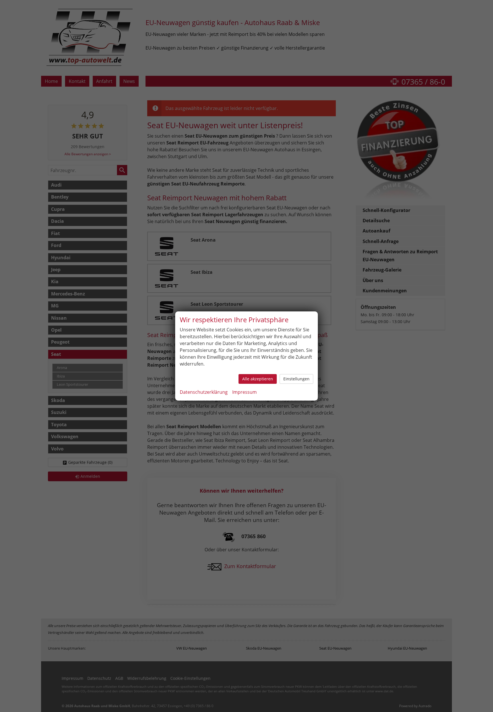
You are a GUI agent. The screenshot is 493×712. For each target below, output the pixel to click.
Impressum (244, 392)
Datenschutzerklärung (204, 392)
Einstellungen (296, 378)
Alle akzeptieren (257, 378)
